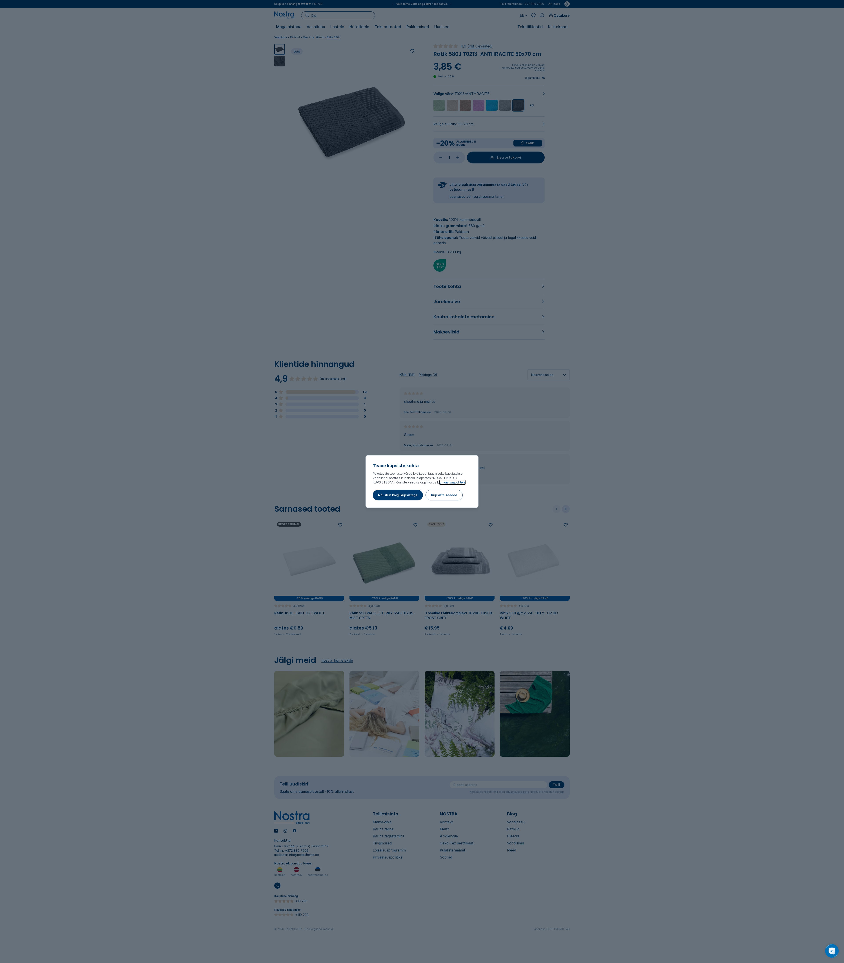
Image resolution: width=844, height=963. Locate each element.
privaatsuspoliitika (452, 482)
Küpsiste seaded (444, 495)
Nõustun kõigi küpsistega (398, 495)
